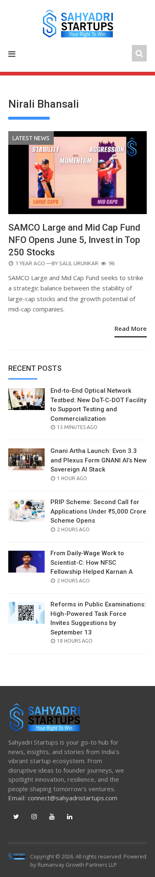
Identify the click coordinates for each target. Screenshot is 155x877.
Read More (130, 328)
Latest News (31, 138)
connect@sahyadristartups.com (72, 798)
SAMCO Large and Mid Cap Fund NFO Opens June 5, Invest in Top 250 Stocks (74, 239)
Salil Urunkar (78, 263)
